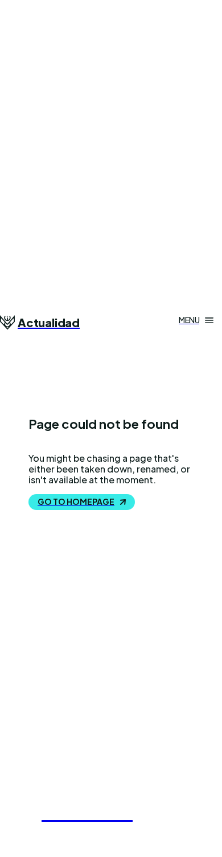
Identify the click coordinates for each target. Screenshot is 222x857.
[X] (85, 764)
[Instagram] (57, 764)
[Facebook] (28, 764)
